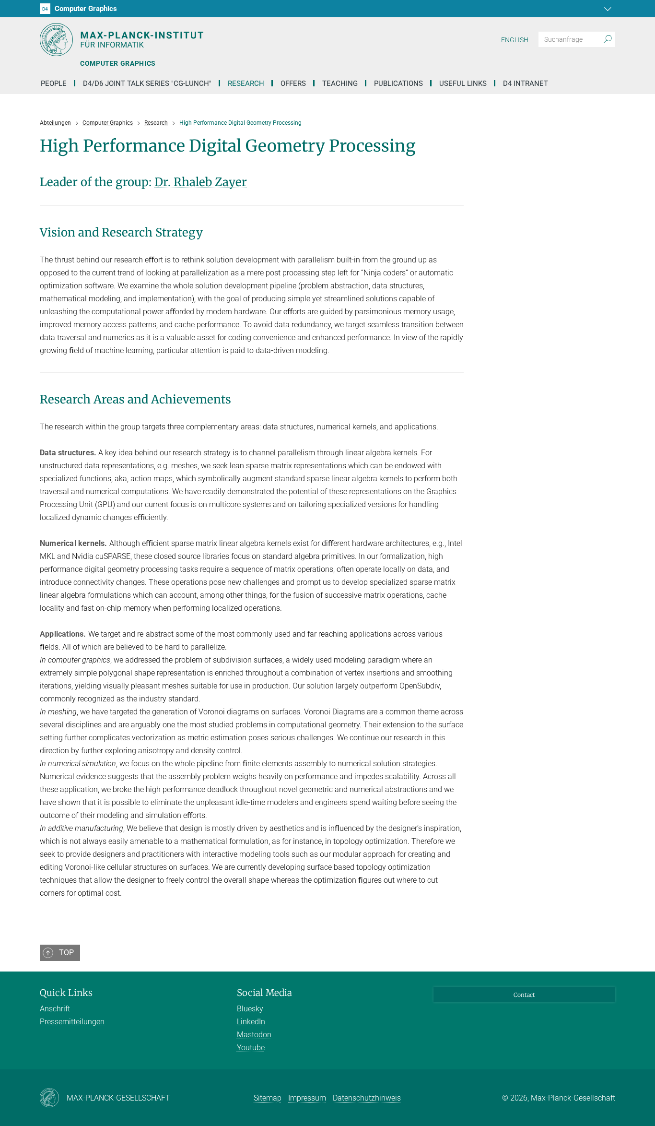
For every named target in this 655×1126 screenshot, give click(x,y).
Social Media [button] (264, 992)
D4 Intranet (525, 83)
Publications (398, 83)
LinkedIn (251, 1021)
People (54, 83)
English (514, 40)
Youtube (251, 1047)
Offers (293, 83)
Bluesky (250, 1008)
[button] (606, 8)
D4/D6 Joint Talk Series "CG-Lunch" (147, 83)
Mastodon (254, 1034)
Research (246, 83)
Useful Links (463, 83)
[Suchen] (607, 39)
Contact (524, 994)
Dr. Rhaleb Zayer (200, 182)
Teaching (340, 83)
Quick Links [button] (66, 992)
